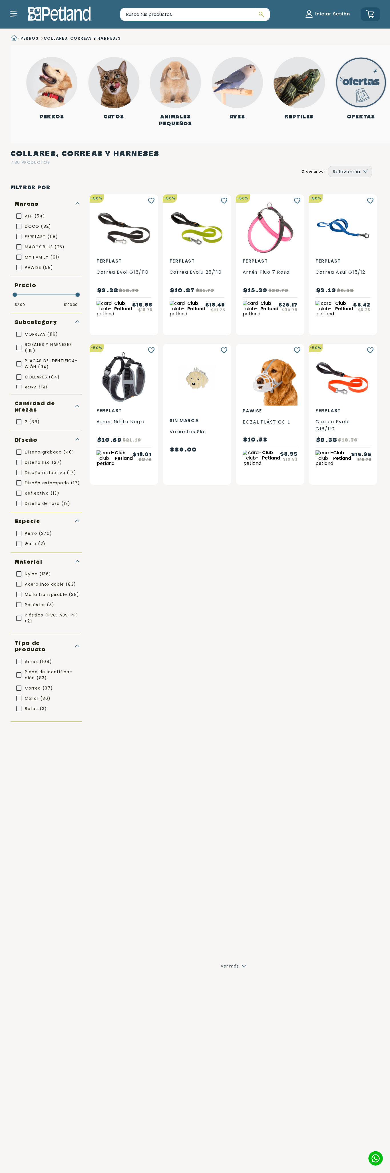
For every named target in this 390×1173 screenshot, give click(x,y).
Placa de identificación (48, 675)
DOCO (38, 226)
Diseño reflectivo (50, 472)
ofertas (361, 117)
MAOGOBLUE (45, 247)
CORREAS (41, 334)
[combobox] (195, 14)
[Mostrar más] (234, 966)
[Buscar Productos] (260, 14)
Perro (38, 533)
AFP (35, 216)
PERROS (30, 38)
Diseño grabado (50, 452)
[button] (14, 14)
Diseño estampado (52, 483)
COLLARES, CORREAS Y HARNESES (82, 38)
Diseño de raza (48, 503)
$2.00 (20, 305)
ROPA (36, 387)
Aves (237, 117)
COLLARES (42, 377)
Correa (39, 688)
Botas (36, 709)
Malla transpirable (52, 594)
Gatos (113, 117)
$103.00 (71, 305)
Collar (38, 698)
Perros (52, 117)
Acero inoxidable (50, 584)
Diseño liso (43, 462)
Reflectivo (42, 493)
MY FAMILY (42, 257)
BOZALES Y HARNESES (48, 347)
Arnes (38, 661)
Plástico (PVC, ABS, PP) (51, 618)
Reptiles (299, 117)
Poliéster (39, 605)
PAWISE (39, 267)
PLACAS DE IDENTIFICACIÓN (51, 364)
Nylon (38, 574)
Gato (35, 544)
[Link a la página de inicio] (14, 38)
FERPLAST (41, 236)
